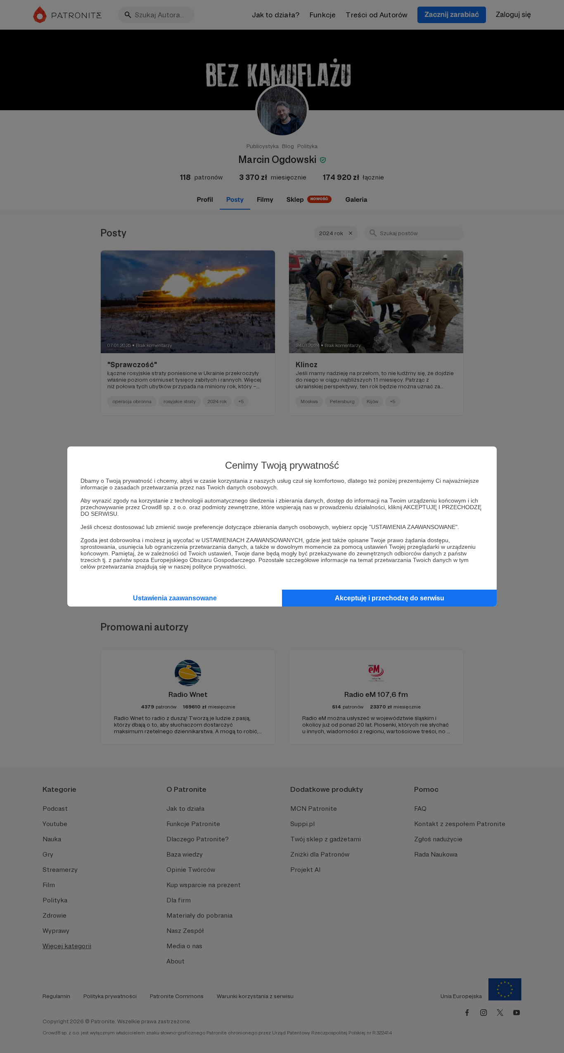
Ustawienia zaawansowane (175, 598)
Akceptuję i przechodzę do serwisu (389, 598)
